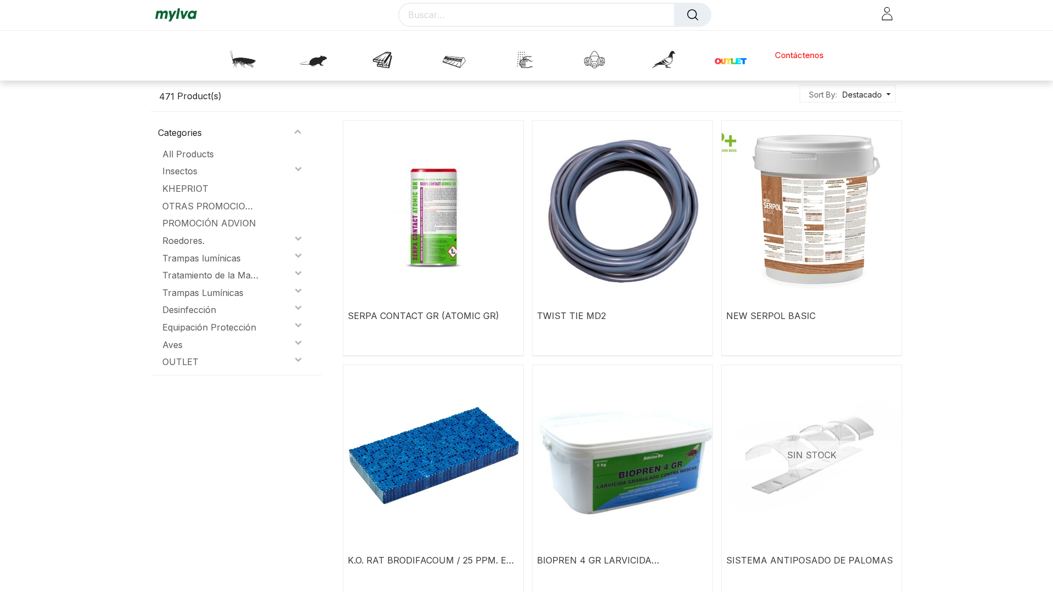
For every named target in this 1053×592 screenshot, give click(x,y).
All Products (188, 154)
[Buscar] (692, 15)
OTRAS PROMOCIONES (210, 206)
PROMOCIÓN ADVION (209, 223)
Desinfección (189, 309)
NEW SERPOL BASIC (771, 315)
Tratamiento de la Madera (210, 275)
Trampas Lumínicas (203, 292)
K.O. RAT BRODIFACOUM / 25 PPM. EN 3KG (430, 560)
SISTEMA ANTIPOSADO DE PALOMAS (809, 560)
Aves (172, 344)
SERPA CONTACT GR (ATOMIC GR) (423, 315)
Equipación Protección (209, 327)
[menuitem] (799, 55)
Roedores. (183, 240)
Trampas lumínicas (201, 258)
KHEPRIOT (185, 188)
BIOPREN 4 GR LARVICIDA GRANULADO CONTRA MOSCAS (607, 560)
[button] (865, 94)
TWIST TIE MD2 (571, 315)
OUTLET (180, 361)
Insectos (179, 171)
